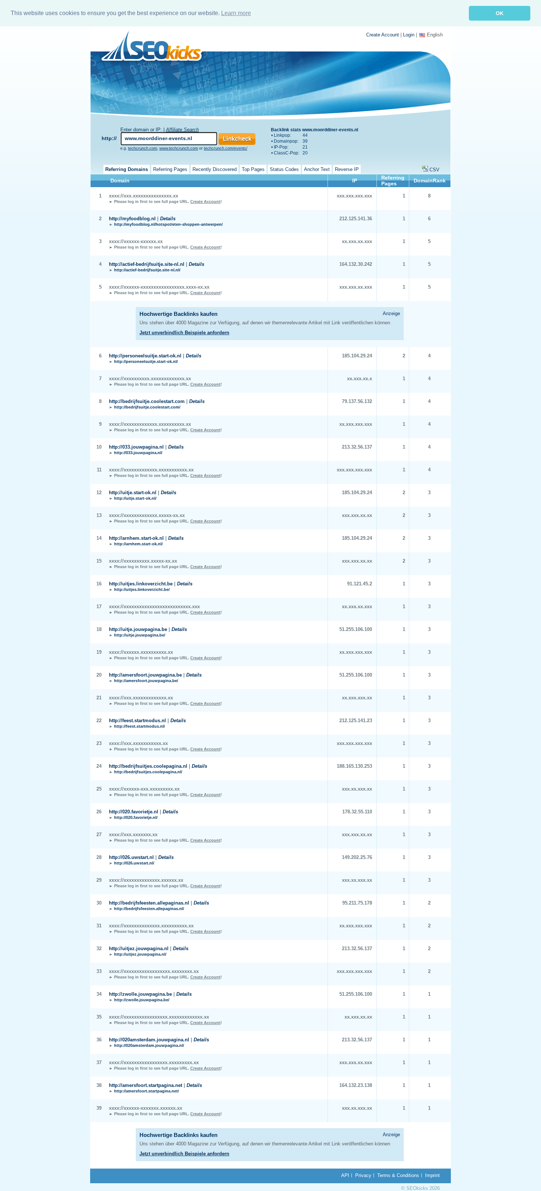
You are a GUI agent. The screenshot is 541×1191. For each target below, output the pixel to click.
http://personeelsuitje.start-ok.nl (145, 356)
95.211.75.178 (357, 903)
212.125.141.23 (355, 720)
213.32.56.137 (357, 447)
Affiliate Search (182, 129)
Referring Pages (170, 169)
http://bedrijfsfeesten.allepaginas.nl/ (149, 908)
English (435, 35)
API (345, 1175)
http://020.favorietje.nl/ (136, 817)
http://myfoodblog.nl (132, 218)
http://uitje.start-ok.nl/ (135, 498)
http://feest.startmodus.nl (137, 720)
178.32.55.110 (357, 811)
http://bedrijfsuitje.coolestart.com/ (147, 407)
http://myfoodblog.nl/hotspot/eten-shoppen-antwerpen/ (168, 224)
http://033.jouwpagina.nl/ (138, 452)
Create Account (382, 35)
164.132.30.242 (355, 264)
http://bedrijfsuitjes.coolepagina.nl (148, 766)
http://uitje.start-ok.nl (132, 492)
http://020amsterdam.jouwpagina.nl (149, 1039)
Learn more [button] (236, 13)
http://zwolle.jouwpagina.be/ (141, 1000)
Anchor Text (317, 169)
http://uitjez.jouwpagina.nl (139, 948)
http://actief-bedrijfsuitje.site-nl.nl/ (147, 270)
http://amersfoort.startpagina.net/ (146, 1091)
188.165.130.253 (354, 766)
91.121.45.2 (359, 583)
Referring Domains (126, 169)
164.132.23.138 (355, 1085)
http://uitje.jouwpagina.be (138, 629)
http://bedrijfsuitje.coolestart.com (147, 401)
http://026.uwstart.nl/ (134, 863)
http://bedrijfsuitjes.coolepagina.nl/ (148, 772)
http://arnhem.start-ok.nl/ (138, 544)
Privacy (363, 1175)
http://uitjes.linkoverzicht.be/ (142, 589)
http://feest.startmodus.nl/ (139, 726)
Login (408, 35)
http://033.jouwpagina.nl (136, 447)
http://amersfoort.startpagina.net (145, 1085)
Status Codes (284, 169)
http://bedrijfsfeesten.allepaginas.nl (149, 903)
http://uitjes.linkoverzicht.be (141, 583)
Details (168, 218)
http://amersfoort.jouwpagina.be (145, 675)
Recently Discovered (214, 169)
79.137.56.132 (357, 401)
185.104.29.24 (357, 356)
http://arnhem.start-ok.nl (136, 538)
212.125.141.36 (355, 218)
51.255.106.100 (355, 629)
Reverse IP (347, 169)
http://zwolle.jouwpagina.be (140, 994)
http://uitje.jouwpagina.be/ (139, 635)
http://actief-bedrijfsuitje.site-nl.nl (146, 264)
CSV (434, 169)
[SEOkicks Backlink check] (156, 47)
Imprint (432, 1175)
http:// (109, 138)
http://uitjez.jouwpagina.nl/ (140, 954)
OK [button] (499, 13)
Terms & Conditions (398, 1175)
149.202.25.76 (357, 857)
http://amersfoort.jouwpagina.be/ (146, 680)
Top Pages (253, 169)
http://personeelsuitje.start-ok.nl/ (146, 361)
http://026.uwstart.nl (131, 857)
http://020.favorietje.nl (133, 811)
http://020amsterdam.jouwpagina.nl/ (149, 1045)
